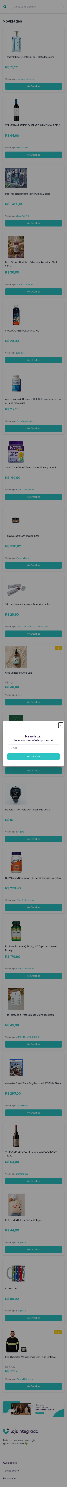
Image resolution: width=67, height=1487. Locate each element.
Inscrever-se (33, 756)
